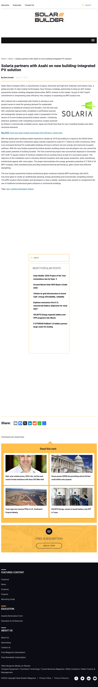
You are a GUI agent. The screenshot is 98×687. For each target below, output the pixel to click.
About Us (5, 637)
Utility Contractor (73, 669)
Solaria (31, 189)
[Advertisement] (47, 391)
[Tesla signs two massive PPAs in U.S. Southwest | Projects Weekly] (26, 497)
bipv (8, 189)
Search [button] (83, 5)
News (3, 584)
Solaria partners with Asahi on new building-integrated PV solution (48, 68)
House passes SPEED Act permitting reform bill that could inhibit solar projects (70, 478)
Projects (4, 594)
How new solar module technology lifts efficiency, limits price (32, 133)
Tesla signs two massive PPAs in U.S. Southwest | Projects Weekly (24, 511)
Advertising (6, 642)
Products (5, 589)
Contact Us (29, 5)
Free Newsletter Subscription (13, 657)
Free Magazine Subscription (13, 652)
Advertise (5, 5)
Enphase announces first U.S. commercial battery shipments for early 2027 (50, 306)
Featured (5, 579)
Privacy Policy (45, 678)
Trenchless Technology (30, 669)
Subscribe (17, 5)
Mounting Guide (8, 599)
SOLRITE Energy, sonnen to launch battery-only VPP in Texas (71, 511)
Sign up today (49, 546)
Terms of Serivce (61, 678)
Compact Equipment (10, 669)
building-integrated (19, 189)
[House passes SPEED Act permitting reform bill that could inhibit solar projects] (72, 464)
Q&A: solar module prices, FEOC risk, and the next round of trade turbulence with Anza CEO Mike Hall (24, 478)
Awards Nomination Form (12, 616)
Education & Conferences (12, 621)
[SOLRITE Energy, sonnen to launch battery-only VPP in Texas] (72, 497)
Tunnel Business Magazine (52, 669)
